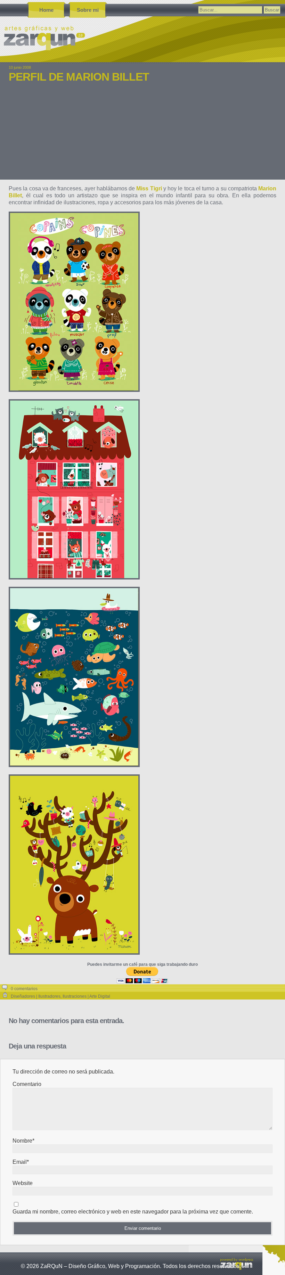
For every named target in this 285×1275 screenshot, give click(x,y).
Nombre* (23, 1141)
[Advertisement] (142, 136)
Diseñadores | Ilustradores (35, 996)
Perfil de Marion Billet (79, 77)
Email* (21, 1162)
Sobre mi (88, 10)
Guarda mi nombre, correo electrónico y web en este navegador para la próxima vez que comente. (133, 1212)
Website (23, 1183)
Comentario (27, 1084)
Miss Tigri (149, 188)
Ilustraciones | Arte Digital (86, 996)
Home (46, 10)
